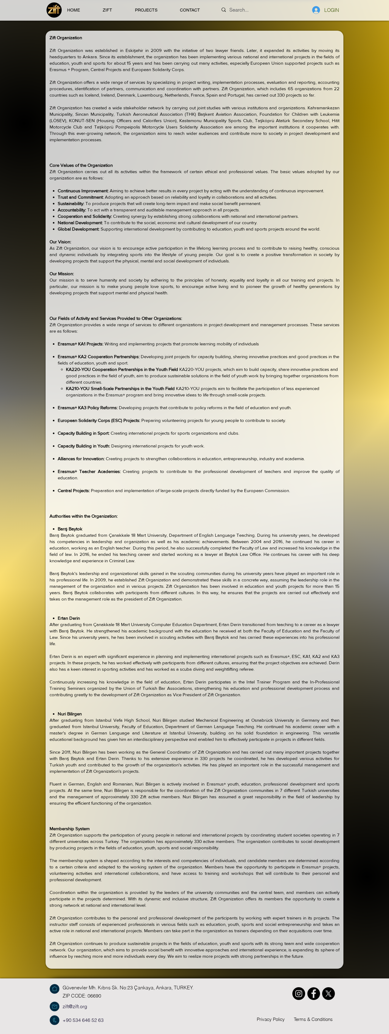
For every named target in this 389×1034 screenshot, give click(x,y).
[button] (114, 10)
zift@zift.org (75, 1006)
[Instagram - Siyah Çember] (298, 993)
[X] (328, 993)
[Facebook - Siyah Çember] (313, 993)
